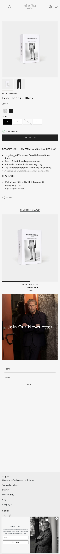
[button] (5, 111)
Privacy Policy (8, 495)
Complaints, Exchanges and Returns (18, 480)
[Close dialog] (56, 518)
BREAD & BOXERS (9, 93)
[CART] (56, 7)
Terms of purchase (10, 485)
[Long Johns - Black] (30, 248)
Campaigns (7, 504)
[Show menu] (3, 7)
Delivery (5, 490)
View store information (14, 189)
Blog (4, 499)
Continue (15, 542)
